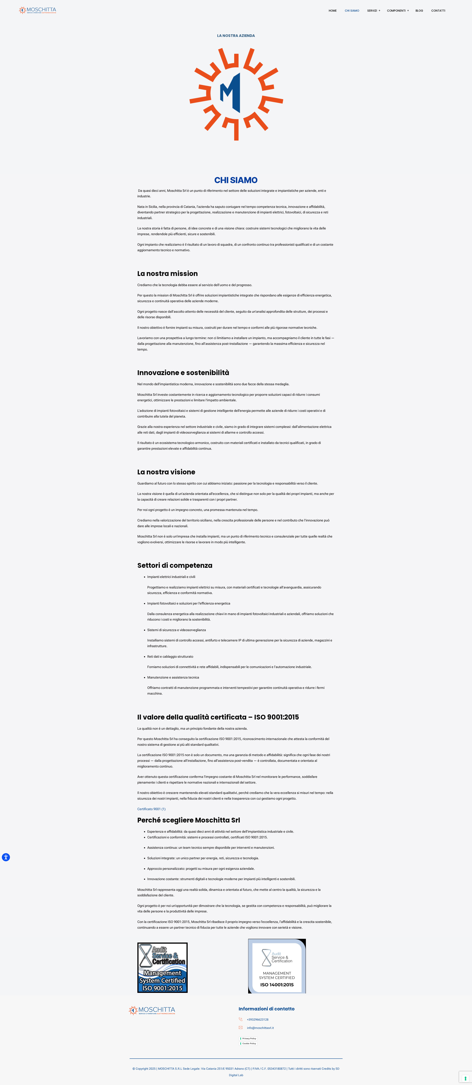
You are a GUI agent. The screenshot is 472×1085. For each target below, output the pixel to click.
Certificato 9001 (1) (151, 809)
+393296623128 (257, 1019)
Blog (419, 11)
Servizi (372, 11)
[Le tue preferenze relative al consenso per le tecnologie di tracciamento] (465, 1078)
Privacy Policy (249, 1038)
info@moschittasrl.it (260, 1028)
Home (333, 11)
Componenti (396, 11)
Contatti (438, 11)
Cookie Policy (249, 1043)
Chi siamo (352, 11)
